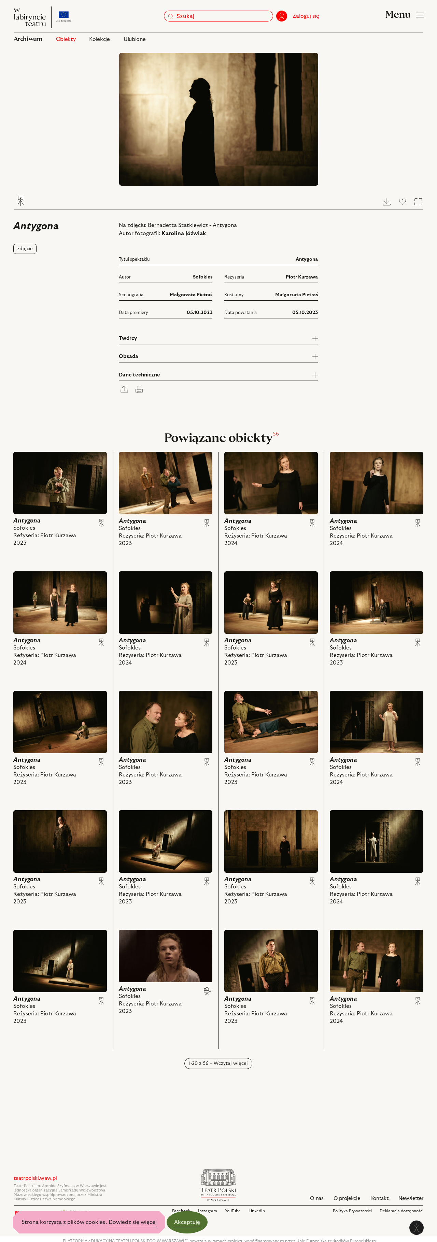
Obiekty (66, 39)
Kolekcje (99, 39)
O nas (316, 1198)
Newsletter (410, 1198)
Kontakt (379, 1198)
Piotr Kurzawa (302, 277)
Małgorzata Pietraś (191, 294)
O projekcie (347, 1198)
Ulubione (134, 39)
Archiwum (28, 39)
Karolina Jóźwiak (183, 233)
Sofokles (202, 277)
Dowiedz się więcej (133, 1222)
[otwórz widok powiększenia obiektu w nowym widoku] (219, 119)
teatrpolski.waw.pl (35, 1178)
